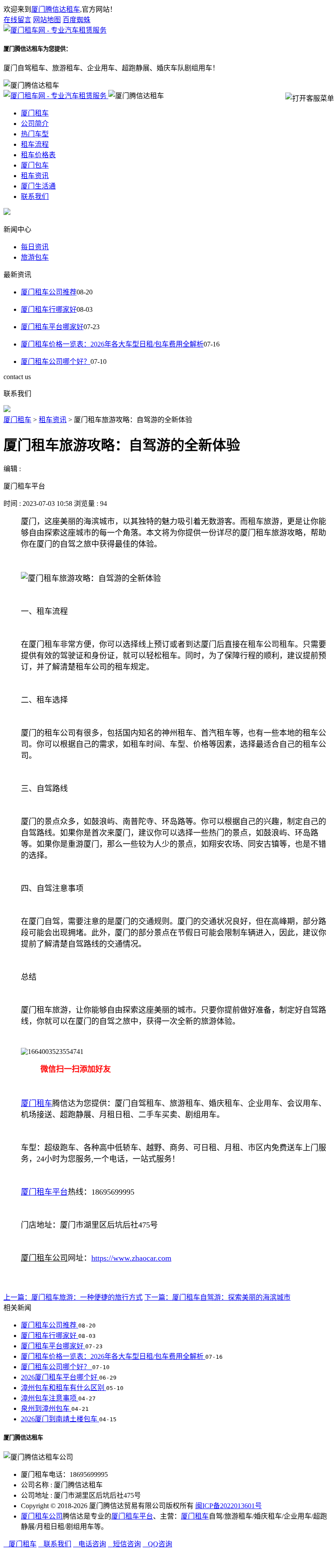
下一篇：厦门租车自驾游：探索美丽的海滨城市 (217, 1297)
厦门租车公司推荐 (49, 292)
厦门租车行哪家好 (49, 309)
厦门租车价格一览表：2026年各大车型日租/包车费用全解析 (112, 344)
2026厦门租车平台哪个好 (60, 1377)
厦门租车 (35, 113)
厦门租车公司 (42, 1516)
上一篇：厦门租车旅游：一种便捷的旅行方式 (73, 1297)
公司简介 (35, 123)
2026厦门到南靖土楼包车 (60, 1419)
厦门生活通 (38, 186)
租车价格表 (38, 155)
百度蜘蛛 (76, 19)
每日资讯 (35, 247)
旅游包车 (35, 257)
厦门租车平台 (132, 1516)
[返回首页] (55, 30)
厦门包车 (35, 165)
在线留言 (17, 19)
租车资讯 (35, 175)
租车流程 (35, 144)
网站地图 (47, 19)
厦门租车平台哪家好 (52, 326)
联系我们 (35, 196)
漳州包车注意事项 (49, 1398)
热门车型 (35, 134)
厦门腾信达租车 (55, 9)
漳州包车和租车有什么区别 (63, 1387)
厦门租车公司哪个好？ (55, 361)
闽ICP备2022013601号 (228, 1505)
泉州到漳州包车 (46, 1408)
